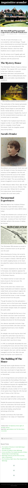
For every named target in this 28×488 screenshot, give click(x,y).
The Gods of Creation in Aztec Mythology (12, 450)
